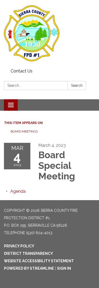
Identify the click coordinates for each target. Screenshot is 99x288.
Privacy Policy (19, 246)
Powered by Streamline (29, 268)
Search (77, 85)
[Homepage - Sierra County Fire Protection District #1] (49, 33)
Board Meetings (24, 131)
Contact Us (21, 71)
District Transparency (28, 253)
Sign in (64, 268)
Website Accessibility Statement (39, 261)
